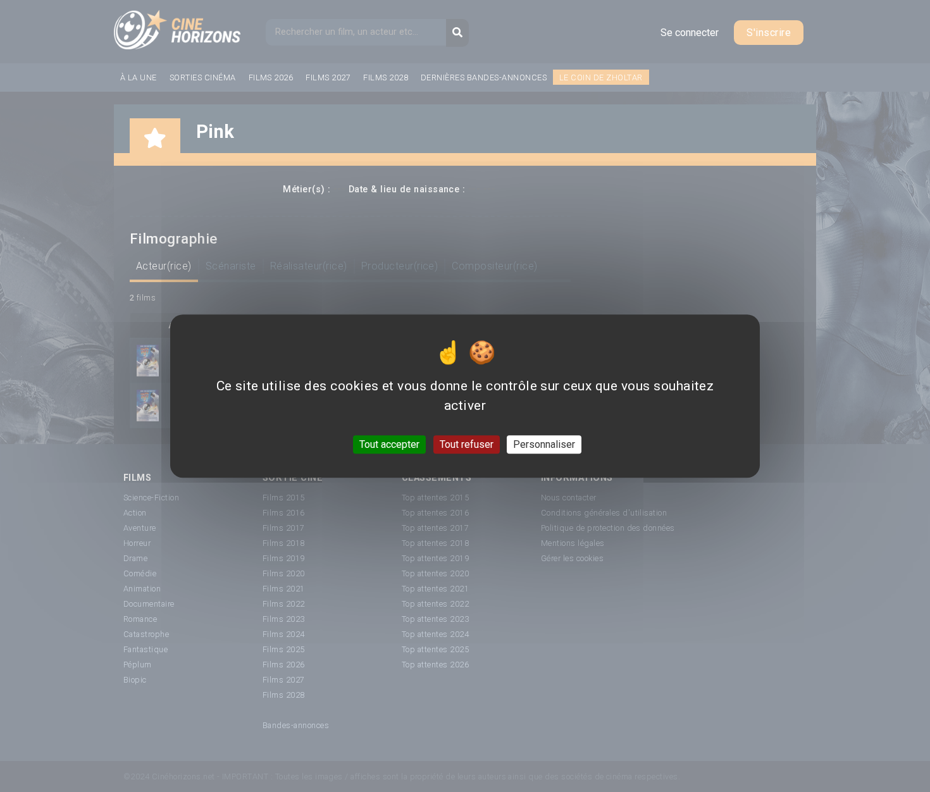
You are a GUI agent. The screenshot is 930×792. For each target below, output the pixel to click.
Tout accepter (389, 444)
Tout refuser (466, 444)
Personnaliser (544, 444)
